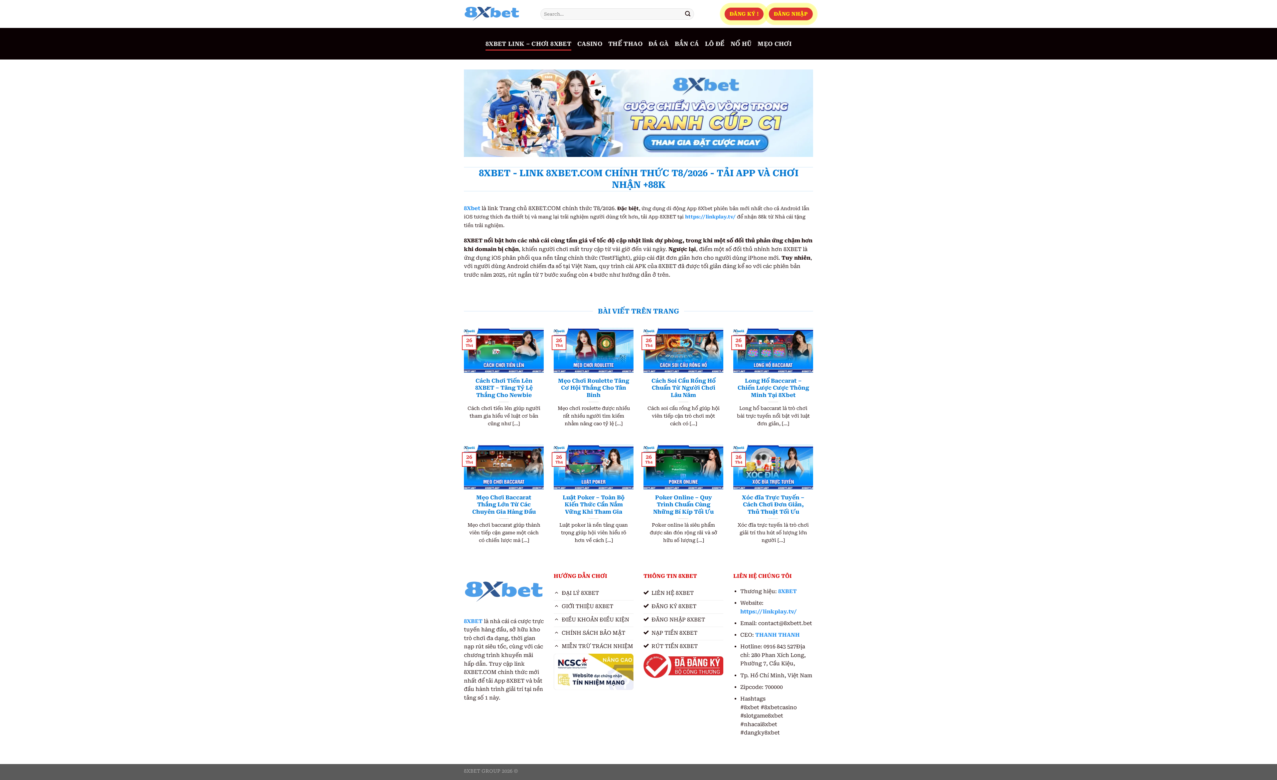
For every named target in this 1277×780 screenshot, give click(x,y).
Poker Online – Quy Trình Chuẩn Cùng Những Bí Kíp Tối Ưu (683, 504)
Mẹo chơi (774, 44)
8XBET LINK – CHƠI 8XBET (528, 44)
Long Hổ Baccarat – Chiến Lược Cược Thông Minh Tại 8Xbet (773, 388)
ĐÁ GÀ (658, 44)
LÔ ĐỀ (715, 44)
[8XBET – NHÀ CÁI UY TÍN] (497, 14)
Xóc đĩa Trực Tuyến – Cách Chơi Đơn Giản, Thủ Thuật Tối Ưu (773, 504)
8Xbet (472, 208)
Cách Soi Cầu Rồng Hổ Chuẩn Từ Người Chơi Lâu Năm (683, 388)
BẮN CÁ (687, 44)
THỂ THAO (625, 44)
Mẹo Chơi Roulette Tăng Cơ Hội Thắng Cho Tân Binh (593, 388)
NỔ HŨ (741, 44)
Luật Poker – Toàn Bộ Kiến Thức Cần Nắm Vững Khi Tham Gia (594, 504)
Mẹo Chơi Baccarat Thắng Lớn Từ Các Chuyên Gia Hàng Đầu (504, 504)
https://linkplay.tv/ (710, 217)
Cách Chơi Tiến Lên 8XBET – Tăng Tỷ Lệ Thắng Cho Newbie (504, 388)
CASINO (589, 44)
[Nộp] (687, 14)
